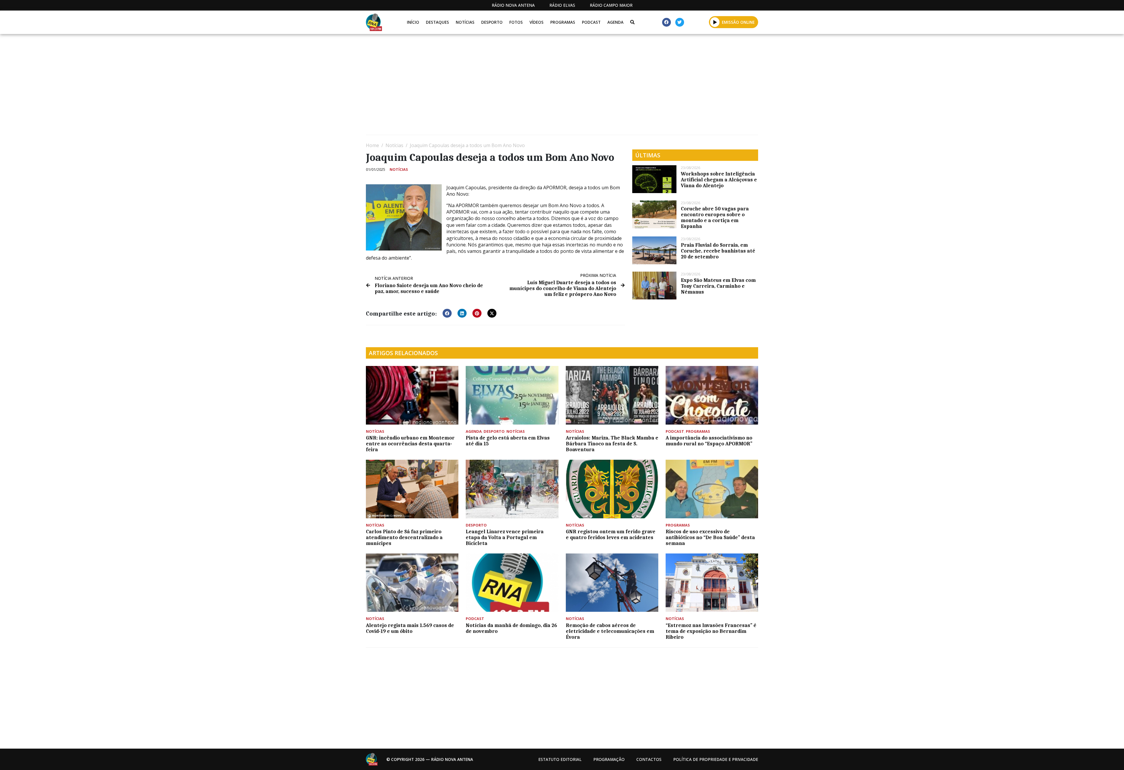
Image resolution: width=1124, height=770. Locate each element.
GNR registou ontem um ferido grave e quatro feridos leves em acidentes (610, 534)
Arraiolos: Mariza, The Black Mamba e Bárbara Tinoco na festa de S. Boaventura (612, 443)
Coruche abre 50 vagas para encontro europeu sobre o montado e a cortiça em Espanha (715, 217)
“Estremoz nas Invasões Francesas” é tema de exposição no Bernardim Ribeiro (711, 631)
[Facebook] (666, 22)
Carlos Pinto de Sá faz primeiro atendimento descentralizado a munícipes (404, 537)
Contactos (649, 759)
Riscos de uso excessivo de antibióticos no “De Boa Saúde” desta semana (710, 537)
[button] (715, 22)
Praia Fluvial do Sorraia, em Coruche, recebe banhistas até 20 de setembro (718, 251)
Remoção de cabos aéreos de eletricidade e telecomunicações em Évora (610, 631)
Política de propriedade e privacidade (715, 759)
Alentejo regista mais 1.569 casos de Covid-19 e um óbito (410, 628)
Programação (609, 759)
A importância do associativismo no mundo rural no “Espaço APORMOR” (709, 441)
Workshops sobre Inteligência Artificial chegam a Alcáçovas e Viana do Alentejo (719, 179)
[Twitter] (679, 22)
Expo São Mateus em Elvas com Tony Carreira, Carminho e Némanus (718, 286)
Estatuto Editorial (560, 759)
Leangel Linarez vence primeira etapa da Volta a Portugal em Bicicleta (505, 537)
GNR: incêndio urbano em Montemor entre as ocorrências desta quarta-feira (410, 443)
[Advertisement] (541, 87)
